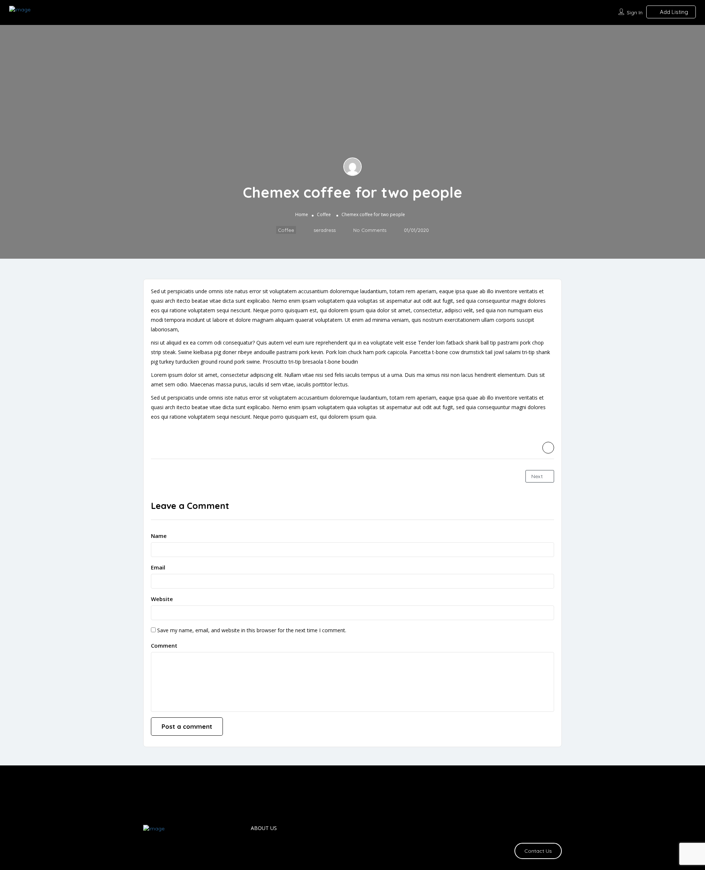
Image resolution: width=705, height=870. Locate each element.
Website (162, 599)
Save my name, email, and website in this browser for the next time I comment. (251, 630)
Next (537, 476)
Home (301, 214)
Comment (164, 645)
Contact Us (538, 851)
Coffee (324, 214)
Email (158, 567)
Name (159, 535)
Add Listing (673, 11)
